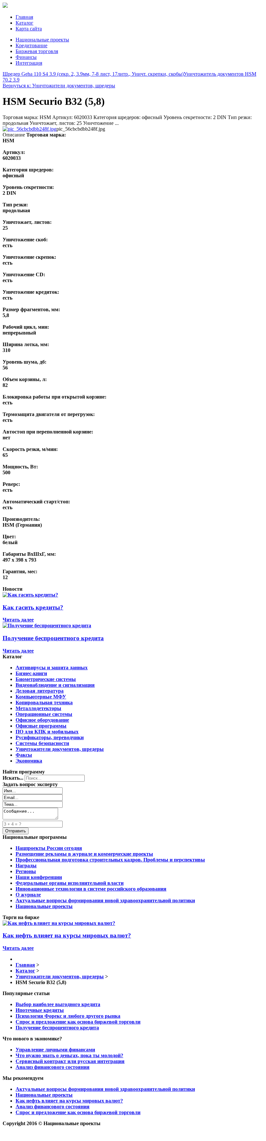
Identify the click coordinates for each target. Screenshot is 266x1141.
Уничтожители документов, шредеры (60, 749)
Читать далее (18, 619)
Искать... (13, 778)
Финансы (26, 57)
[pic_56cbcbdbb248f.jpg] (29, 129)
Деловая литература (40, 691)
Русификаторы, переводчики (50, 737)
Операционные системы (44, 714)
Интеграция (29, 63)
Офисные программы (41, 726)
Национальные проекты (42, 39)
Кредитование (31, 45)
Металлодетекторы (38, 708)
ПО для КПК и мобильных (47, 731)
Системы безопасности (42, 743)
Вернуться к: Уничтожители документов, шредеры (59, 85)
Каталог (24, 23)
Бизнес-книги (31, 673)
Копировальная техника (44, 702)
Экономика (29, 760)
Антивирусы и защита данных (52, 667)
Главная (24, 17)
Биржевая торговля (37, 51)
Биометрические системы (46, 679)
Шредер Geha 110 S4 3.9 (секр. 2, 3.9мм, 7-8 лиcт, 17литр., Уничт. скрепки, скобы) (93, 74)
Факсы (24, 755)
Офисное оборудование (42, 720)
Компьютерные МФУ (41, 696)
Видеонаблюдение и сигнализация (55, 685)
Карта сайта (29, 28)
